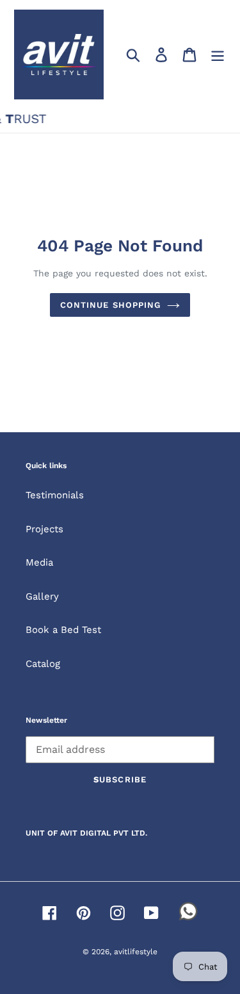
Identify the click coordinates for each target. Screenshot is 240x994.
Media (39, 562)
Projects (44, 529)
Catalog (43, 664)
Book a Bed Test (63, 630)
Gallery (42, 596)
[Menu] (218, 54)
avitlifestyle (135, 951)
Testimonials (55, 495)
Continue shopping (110, 305)
